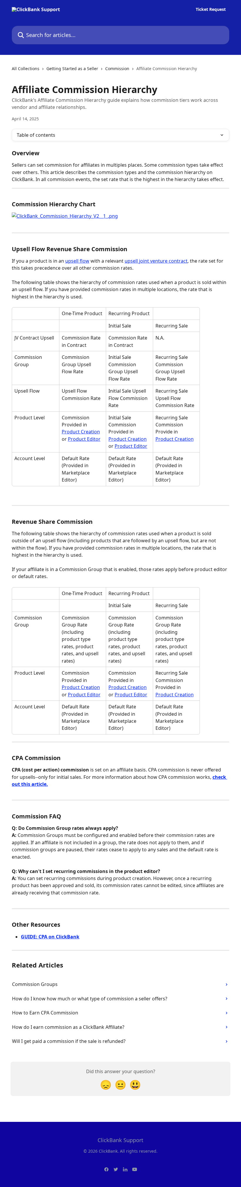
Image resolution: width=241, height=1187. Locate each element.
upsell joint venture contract (156, 261)
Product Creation (81, 431)
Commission (117, 68)
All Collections (25, 68)
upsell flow (77, 261)
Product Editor (84, 439)
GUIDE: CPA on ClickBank (50, 936)
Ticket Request (211, 9)
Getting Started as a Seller (72, 68)
